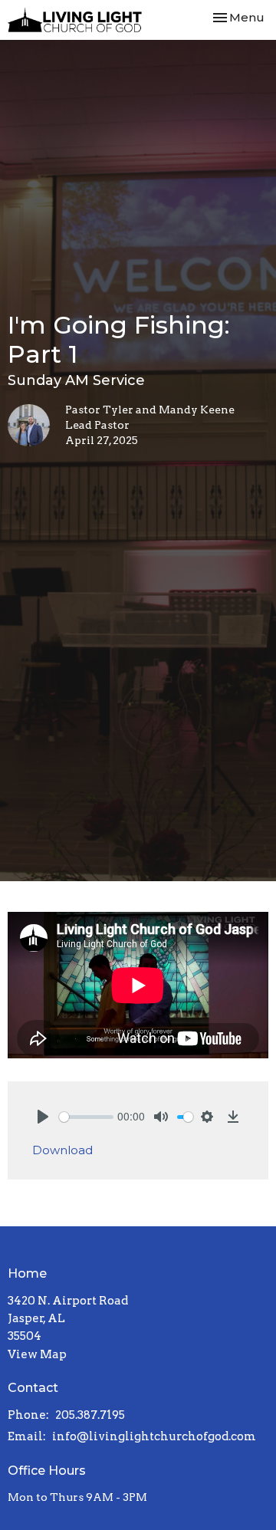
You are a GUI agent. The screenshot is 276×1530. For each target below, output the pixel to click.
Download (62, 1150)
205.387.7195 (90, 1415)
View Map (37, 1354)
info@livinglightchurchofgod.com (154, 1436)
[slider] (86, 1117)
